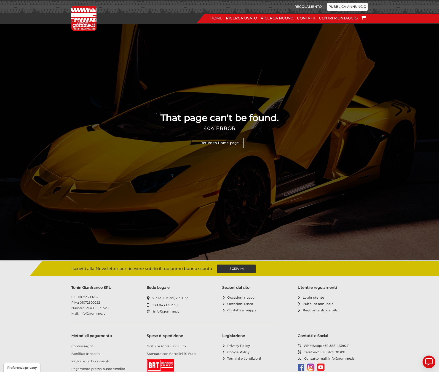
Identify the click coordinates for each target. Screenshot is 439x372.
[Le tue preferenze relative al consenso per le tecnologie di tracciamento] (22, 367)
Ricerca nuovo (277, 18)
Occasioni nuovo (240, 297)
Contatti (306, 18)
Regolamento (308, 7)
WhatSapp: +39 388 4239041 (325, 345)
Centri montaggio (338, 18)
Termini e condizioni (243, 358)
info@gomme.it (165, 311)
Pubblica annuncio (347, 7)
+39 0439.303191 (164, 305)
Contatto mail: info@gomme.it (328, 358)
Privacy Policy (238, 345)
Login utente (312, 297)
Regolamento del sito (319, 310)
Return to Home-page (220, 143)
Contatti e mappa (241, 310)
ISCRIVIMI (236, 269)
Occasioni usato (239, 303)
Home (216, 18)
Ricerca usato (241, 18)
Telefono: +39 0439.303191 (323, 352)
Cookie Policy (237, 352)
